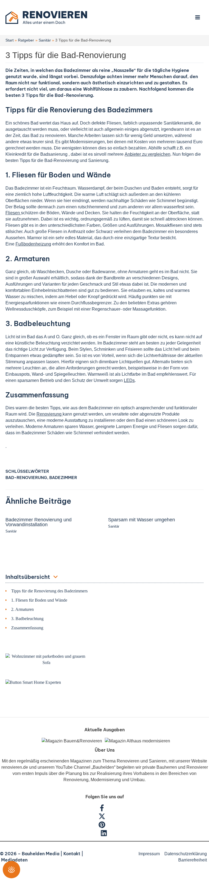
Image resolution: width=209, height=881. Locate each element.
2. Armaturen (22, 609)
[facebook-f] (105, 809)
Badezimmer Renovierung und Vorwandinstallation (38, 522)
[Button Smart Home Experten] (33, 682)
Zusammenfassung (27, 627)
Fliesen (13, 212)
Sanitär (11, 531)
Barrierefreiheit (192, 859)
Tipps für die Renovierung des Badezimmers (49, 590)
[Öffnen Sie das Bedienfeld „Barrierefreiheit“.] (11, 869)
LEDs (129, 380)
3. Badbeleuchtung (27, 618)
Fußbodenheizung (33, 243)
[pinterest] (105, 826)
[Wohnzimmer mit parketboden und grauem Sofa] (46, 659)
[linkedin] (104, 834)
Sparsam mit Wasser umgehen (141, 519)
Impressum (149, 853)
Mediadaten (14, 860)
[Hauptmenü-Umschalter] (197, 17)
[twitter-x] (105, 818)
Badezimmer (63, 477)
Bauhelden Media (40, 853)
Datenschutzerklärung (185, 853)
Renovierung (49, 413)
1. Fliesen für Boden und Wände (39, 600)
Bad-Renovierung (26, 477)
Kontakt (71, 853)
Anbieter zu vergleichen (147, 154)
